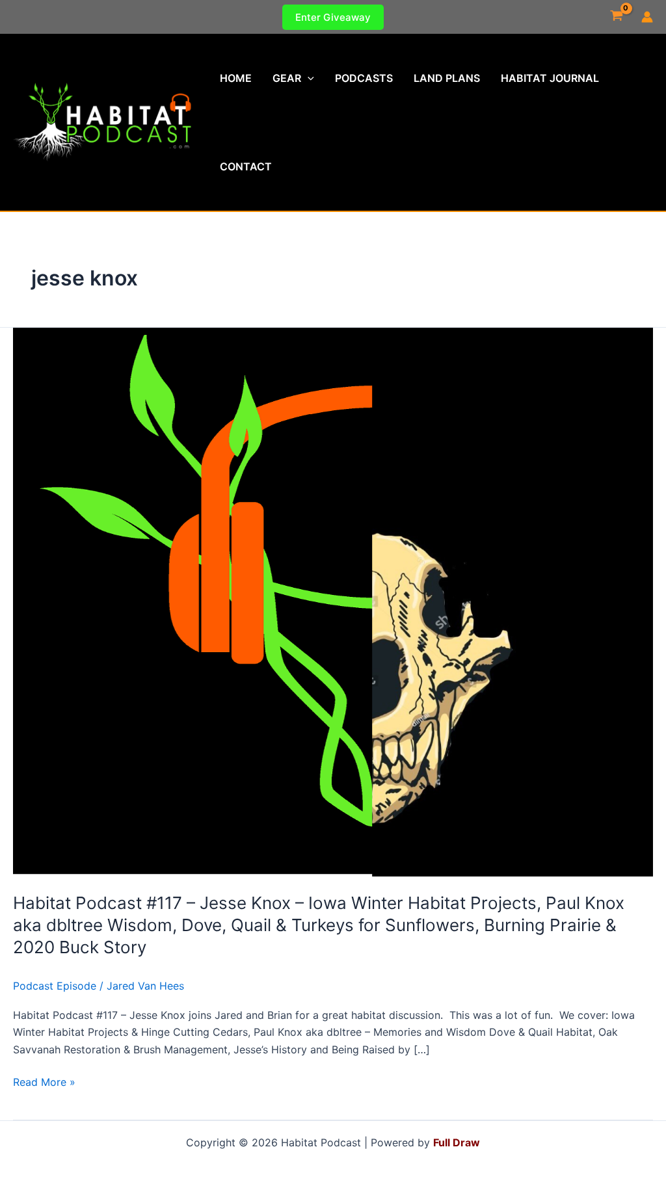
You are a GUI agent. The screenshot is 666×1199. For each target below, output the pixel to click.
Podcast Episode (54, 985)
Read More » (44, 1082)
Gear (287, 78)
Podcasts (364, 78)
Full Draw (456, 1142)
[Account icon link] (647, 17)
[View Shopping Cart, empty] (616, 17)
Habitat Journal (550, 78)
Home (236, 78)
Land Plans (447, 78)
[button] (333, 17)
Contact (246, 166)
